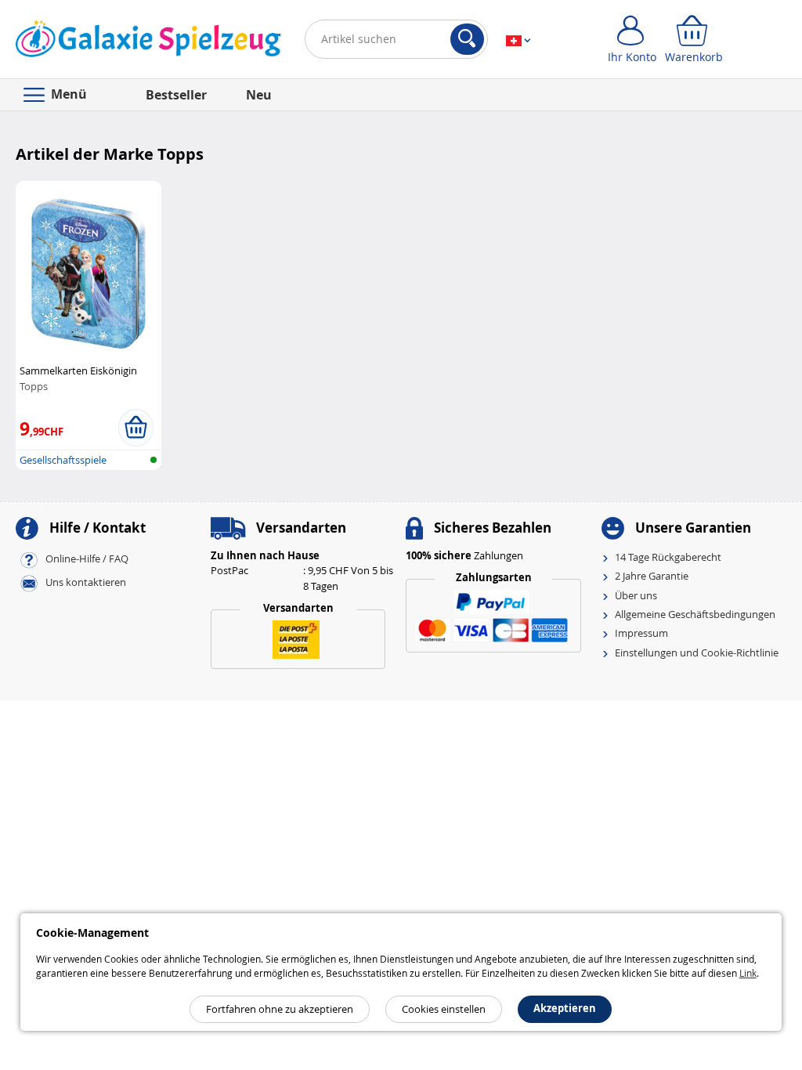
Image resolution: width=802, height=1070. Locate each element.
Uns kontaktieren (85, 582)
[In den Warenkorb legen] (136, 427)
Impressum (641, 633)
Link (748, 973)
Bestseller (176, 94)
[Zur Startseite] (148, 42)
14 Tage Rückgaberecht (668, 557)
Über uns (636, 595)
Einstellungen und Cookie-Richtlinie (697, 652)
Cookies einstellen (444, 1009)
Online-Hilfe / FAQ (86, 558)
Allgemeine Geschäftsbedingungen (695, 614)
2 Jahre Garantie (651, 576)
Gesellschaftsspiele (63, 460)
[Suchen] (467, 39)
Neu (259, 94)
